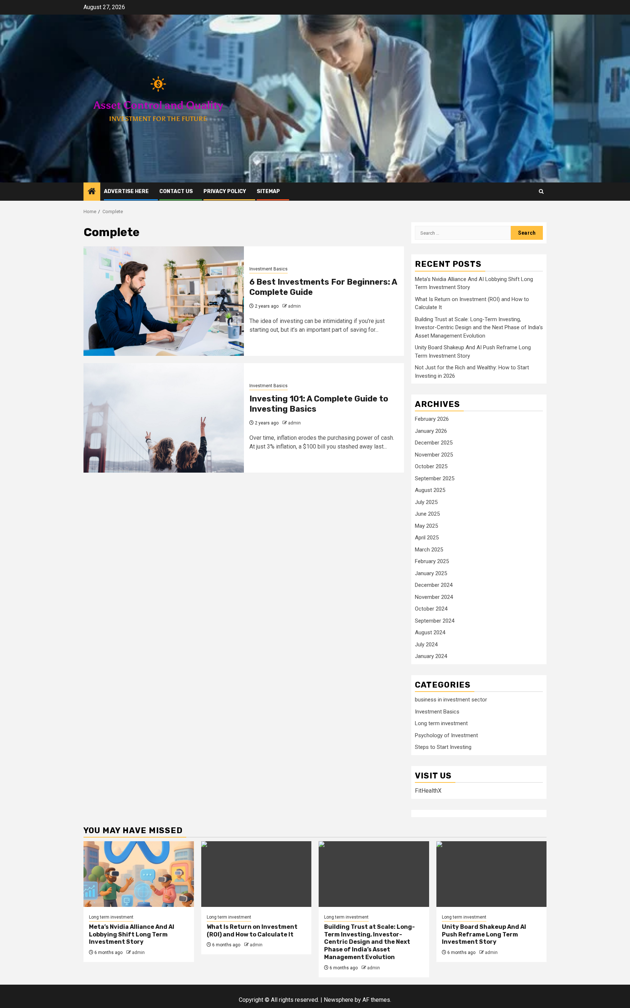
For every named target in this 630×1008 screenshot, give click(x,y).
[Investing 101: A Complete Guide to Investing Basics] (163, 418)
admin (294, 306)
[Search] (541, 191)
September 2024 (434, 621)
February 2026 (432, 419)
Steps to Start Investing (443, 747)
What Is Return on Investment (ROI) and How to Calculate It (252, 930)
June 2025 (427, 514)
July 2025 (426, 502)
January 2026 (431, 431)
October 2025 (431, 466)
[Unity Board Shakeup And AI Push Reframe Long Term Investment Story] (491, 874)
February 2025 (432, 561)
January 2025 (431, 573)
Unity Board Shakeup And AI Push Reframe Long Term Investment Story (484, 934)
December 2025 (433, 442)
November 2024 (434, 597)
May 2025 (426, 526)
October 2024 (431, 608)
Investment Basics (268, 269)
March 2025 (429, 549)
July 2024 (426, 644)
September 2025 (434, 478)
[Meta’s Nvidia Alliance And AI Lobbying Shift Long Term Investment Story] (138, 874)
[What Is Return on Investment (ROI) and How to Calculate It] (256, 874)
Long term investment (441, 723)
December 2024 (433, 585)
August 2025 (430, 490)
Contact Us (176, 191)
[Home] (92, 192)
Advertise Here (126, 191)
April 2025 (427, 537)
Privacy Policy (224, 191)
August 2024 (430, 632)
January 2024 (431, 656)
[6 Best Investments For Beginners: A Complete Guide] (163, 301)
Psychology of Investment (446, 735)
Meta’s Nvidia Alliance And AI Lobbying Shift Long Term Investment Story (131, 934)
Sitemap (268, 191)
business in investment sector (451, 699)
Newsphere (338, 999)
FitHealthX (428, 790)
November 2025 (434, 454)
